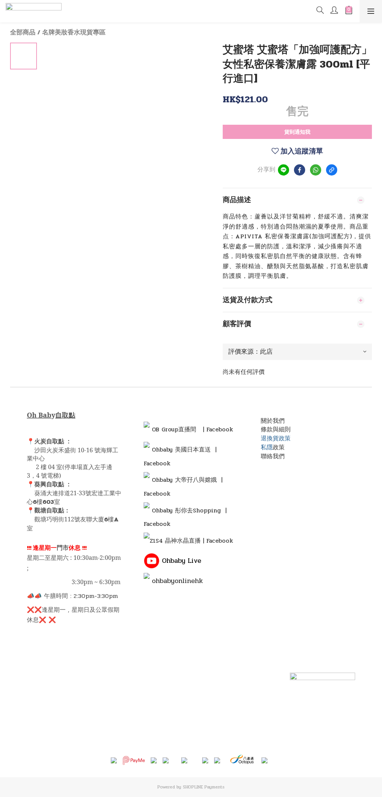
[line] (283, 170)
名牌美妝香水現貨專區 (74, 32)
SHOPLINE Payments (204, 787)
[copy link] (331, 170)
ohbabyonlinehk (177, 581)
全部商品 (22, 32)
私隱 (267, 447)
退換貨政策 (276, 438)
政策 (279, 447)
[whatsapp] (315, 170)
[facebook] (299, 170)
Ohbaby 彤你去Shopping (186, 510)
